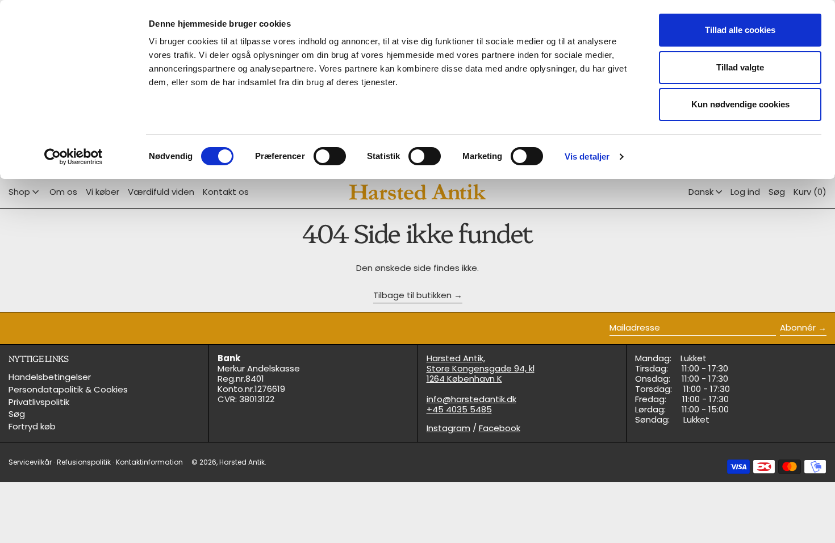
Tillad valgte (740, 67)
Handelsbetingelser (50, 377)
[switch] (330, 156)
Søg (17, 414)
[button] (777, 192)
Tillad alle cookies (740, 30)
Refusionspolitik (84, 462)
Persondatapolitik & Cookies (68, 389)
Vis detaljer (587, 156)
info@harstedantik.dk (471, 399)
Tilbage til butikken (412, 295)
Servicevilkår (30, 462)
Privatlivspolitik (39, 402)
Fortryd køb (32, 426)
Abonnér (798, 327)
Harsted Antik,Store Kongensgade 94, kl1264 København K (481, 368)
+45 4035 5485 (459, 409)
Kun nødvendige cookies (740, 104)
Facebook (499, 428)
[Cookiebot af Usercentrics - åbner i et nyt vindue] (73, 156)
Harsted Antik (242, 462)
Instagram (448, 428)
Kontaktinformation (149, 462)
